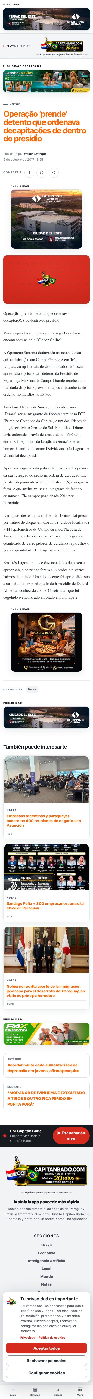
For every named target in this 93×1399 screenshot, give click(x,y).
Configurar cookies (46, 1373)
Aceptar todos (46, 1348)
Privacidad (27, 1337)
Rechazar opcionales (46, 1360)
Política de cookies (52, 1337)
